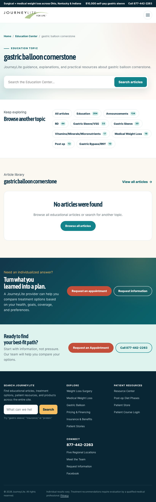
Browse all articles (78, 226)
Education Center (26, 36)
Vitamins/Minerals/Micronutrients (80, 133)
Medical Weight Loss (131, 133)
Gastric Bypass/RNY (95, 143)
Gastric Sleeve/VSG (89, 123)
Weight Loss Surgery (79, 391)
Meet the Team (76, 459)
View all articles (135, 182)
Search (48, 409)
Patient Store (122, 405)
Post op (63, 143)
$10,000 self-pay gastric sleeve (105, 3)
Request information (132, 291)
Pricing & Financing (78, 412)
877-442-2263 (80, 445)
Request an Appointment (91, 348)
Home (7, 36)
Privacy (64, 495)
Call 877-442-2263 (140, 3)
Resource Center (124, 391)
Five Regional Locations (81, 452)
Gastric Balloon (76, 405)
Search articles (131, 82)
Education (87, 113)
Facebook (73, 473)
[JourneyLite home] (26, 15)
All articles (62, 113)
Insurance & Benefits (79, 419)
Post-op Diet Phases (126, 398)
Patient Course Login (127, 412)
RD (59, 123)
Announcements (120, 113)
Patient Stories (76, 426)
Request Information (79, 466)
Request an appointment (89, 291)
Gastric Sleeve (126, 123)
